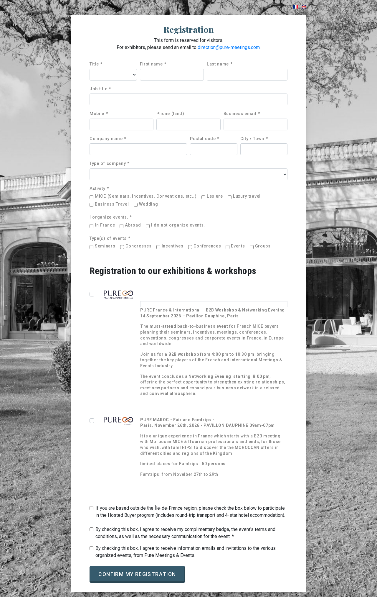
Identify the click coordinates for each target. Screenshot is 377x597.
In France (105, 225)
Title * (96, 64)
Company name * (108, 138)
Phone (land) (170, 113)
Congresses (138, 246)
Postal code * (204, 138)
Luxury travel (247, 196)
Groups (263, 246)
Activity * (99, 188)
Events (238, 246)
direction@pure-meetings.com (229, 47)
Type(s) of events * (110, 238)
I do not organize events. (178, 225)
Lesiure (215, 196)
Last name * (220, 64)
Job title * (100, 88)
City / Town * (254, 138)
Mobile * (99, 113)
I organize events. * (111, 217)
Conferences (207, 246)
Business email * (242, 113)
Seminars (105, 246)
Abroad (133, 225)
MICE (146, 196)
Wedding (148, 204)
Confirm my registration (137, 574)
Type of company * (110, 163)
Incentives (172, 246)
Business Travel (112, 204)
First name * (153, 64)
